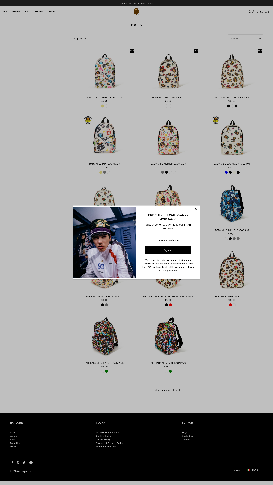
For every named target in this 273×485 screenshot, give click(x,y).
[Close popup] (196, 209)
